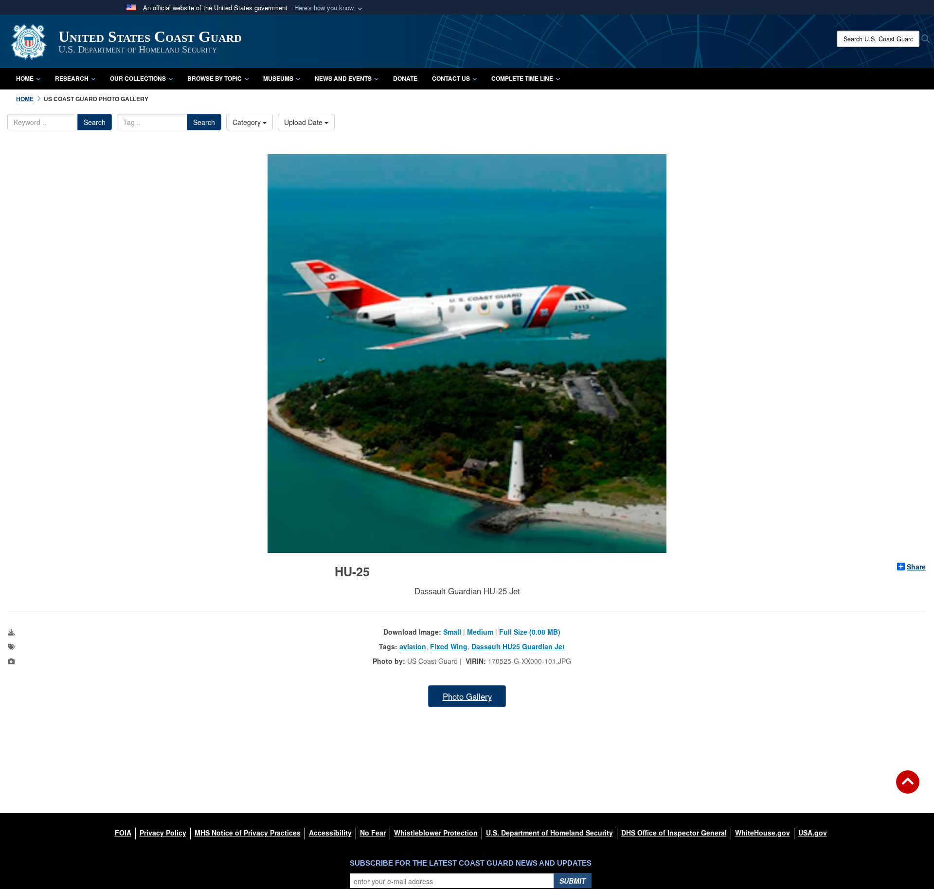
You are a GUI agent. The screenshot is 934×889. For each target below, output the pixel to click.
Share (916, 566)
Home (25, 78)
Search (95, 122)
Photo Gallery (467, 696)
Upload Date (304, 122)
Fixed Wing (448, 646)
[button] (329, 8)
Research (72, 78)
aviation (412, 646)
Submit (572, 881)
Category (248, 122)
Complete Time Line (522, 78)
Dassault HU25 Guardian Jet (518, 646)
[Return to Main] (907, 788)
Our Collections (138, 78)
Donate (405, 78)
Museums (278, 78)
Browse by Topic (214, 78)
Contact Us (451, 78)
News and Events (343, 78)
